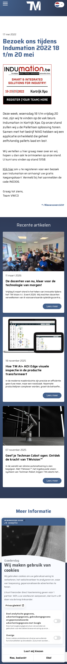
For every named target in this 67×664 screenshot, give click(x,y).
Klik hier (8, 169)
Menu (5, 3)
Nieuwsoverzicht (54, 205)
